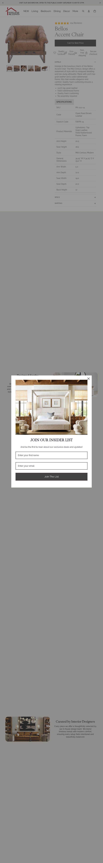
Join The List (51, 476)
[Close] (88, 378)
